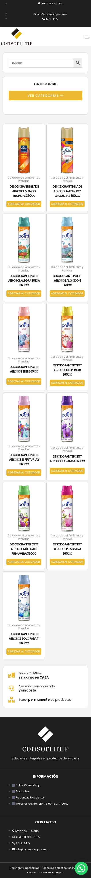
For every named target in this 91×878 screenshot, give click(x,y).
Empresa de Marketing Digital (45, 872)
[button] (86, 37)
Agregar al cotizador (24, 204)
